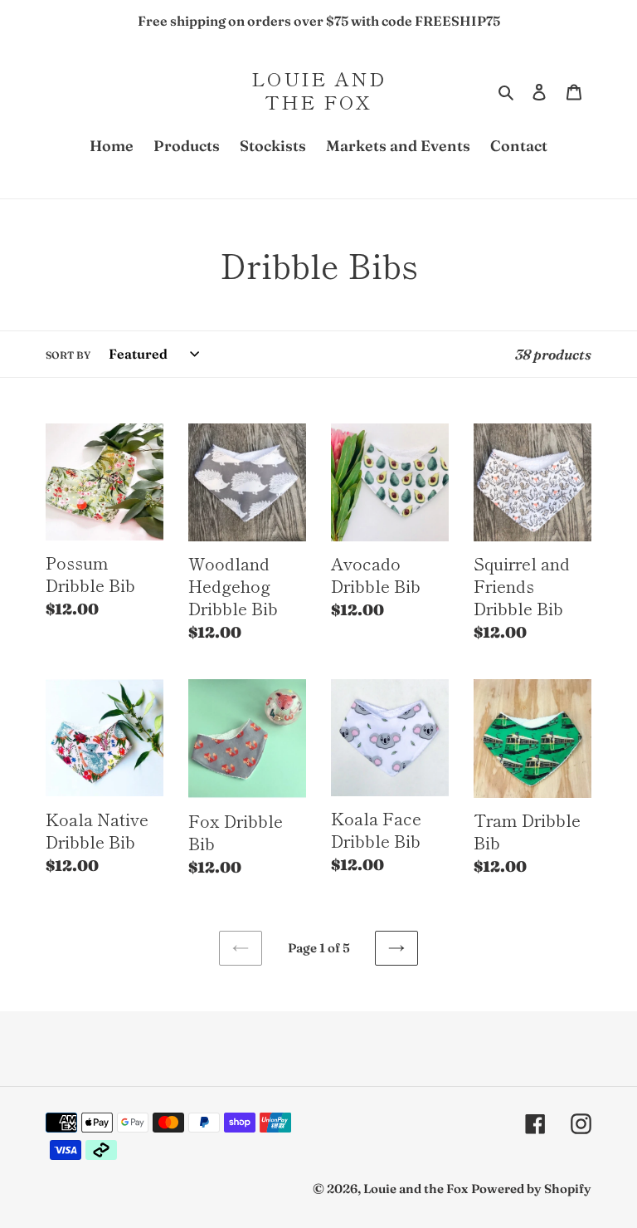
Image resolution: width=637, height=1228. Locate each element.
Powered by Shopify (531, 1188)
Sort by (68, 355)
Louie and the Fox (318, 90)
